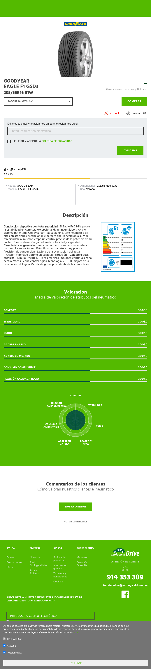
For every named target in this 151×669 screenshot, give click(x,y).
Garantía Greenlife (82, 564)
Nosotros (35, 557)
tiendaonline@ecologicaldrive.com (126, 585)
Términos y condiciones (60, 575)
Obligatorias (14, 639)
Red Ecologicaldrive (38, 564)
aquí (76, 632)
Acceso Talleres (34, 572)
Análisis (11, 646)
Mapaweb (82, 557)
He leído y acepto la (42, 141)
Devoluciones (14, 562)
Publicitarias (14, 653)
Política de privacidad (59, 559)
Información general (60, 567)
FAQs (9, 567)
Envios (10, 557)
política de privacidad (57, 141)
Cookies (58, 581)
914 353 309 (125, 577)
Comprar (134, 101)
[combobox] (38, 101)
